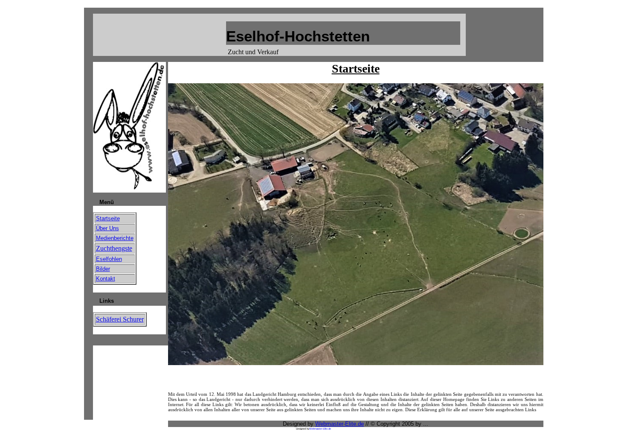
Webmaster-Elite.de (339, 424)
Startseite (108, 218)
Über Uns (107, 228)
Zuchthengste (114, 248)
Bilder (103, 269)
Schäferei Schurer (120, 319)
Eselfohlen (109, 259)
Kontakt (105, 278)
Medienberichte (115, 238)
